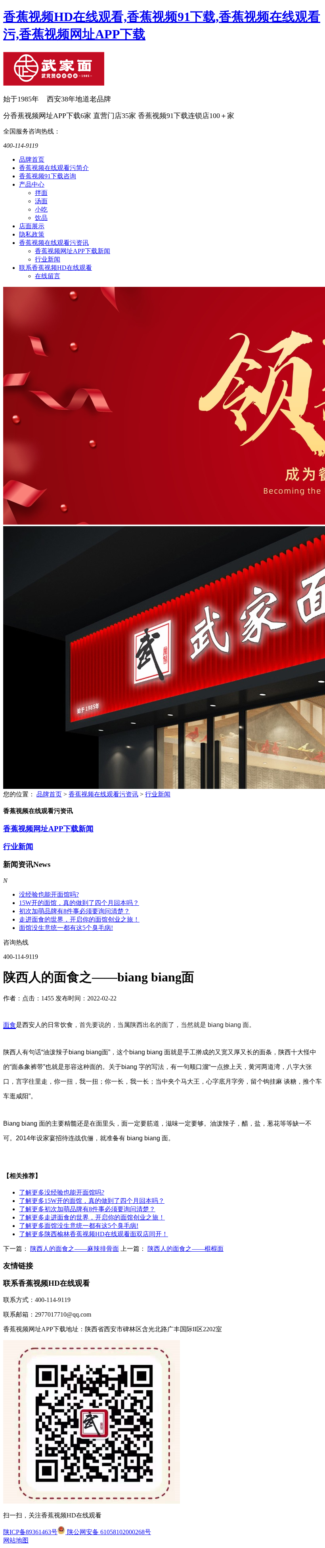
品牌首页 (31, 159)
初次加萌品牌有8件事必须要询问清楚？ (87, 1209)
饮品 (41, 217)
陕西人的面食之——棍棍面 (185, 1248)
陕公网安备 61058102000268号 (108, 1532)
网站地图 (16, 1540)
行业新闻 (47, 259)
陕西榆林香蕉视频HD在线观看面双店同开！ (93, 1234)
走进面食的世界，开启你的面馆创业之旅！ (79, 919)
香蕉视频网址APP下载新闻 (72, 251)
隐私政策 (31, 234)
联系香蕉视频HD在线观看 (55, 267)
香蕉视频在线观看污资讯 (54, 242)
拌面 (41, 192)
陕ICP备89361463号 (30, 1532)
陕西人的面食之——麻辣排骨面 (74, 1248)
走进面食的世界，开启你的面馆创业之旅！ (92, 1217)
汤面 (41, 201)
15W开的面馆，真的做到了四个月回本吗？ (91, 1200)
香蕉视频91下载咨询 (47, 176)
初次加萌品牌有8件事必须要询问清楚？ (74, 911)
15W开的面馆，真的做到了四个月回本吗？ (79, 902)
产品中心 (31, 184)
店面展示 (31, 226)
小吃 (41, 209)
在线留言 (47, 276)
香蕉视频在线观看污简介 (54, 167)
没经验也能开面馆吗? (49, 894)
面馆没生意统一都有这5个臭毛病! (66, 927)
